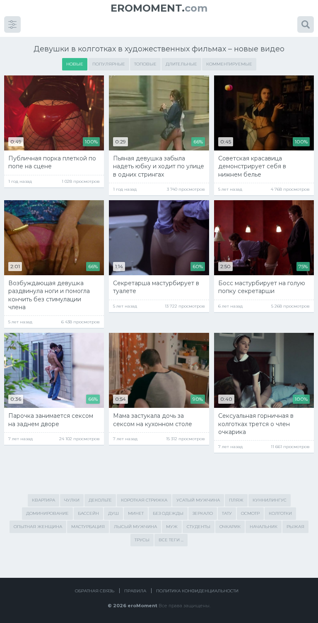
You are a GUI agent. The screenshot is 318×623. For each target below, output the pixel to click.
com (159, 8)
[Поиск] (305, 24)
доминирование (47, 513)
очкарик (230, 526)
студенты (198, 526)
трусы (142, 540)
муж (172, 526)
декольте (100, 500)
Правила (135, 591)
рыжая (295, 526)
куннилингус (270, 500)
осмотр (250, 513)
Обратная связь (94, 591)
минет (136, 513)
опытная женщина (38, 526)
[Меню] (12, 24)
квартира (43, 500)
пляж (236, 500)
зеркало (203, 513)
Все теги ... (171, 540)
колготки (280, 513)
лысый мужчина (135, 526)
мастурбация (88, 526)
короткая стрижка (144, 500)
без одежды (168, 513)
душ (113, 513)
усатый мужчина (198, 500)
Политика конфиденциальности (197, 591)
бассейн (88, 513)
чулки (72, 500)
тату (227, 513)
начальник (263, 526)
